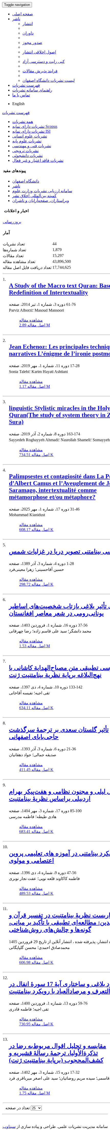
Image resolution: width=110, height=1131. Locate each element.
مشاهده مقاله (31, 320)
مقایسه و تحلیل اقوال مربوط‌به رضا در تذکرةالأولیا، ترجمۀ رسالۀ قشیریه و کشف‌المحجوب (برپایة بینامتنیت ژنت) (57, 1053)
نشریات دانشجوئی (27, 155)
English (18, 103)
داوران (28, 33)
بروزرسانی (12, 222)
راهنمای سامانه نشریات (32, 90)
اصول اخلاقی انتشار (39, 52)
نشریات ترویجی (25, 151)
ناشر (16, 19)
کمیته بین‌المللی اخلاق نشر (34, 196)
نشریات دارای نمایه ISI (31, 131)
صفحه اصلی (22, 14)
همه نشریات (22, 121)
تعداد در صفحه (17, 1108)
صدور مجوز (32, 42)
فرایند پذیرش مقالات (40, 71)
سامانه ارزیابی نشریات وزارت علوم (42, 191)
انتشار (28, 23)
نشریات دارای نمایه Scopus (34, 126)
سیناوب (9, 1126)
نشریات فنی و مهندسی (31, 146)
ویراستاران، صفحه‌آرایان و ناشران (40, 200)
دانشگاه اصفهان (25, 181)
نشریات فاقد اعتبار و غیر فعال (37, 160)
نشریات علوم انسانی (29, 136)
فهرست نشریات (26, 85)
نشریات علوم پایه (26, 141)
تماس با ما (21, 95)
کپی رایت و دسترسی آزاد (44, 61)
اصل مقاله (34, 325)
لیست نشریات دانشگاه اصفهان (49, 80)
